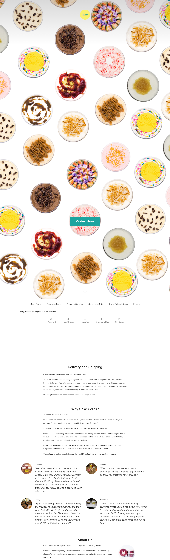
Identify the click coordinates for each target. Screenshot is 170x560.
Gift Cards (119, 322)
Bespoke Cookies (75, 304)
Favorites (85, 322)
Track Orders (68, 322)
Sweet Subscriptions (118, 304)
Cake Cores (35, 304)
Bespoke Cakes (54, 304)
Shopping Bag (102, 322)
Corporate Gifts (95, 304)
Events (136, 304)
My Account (50, 322)
